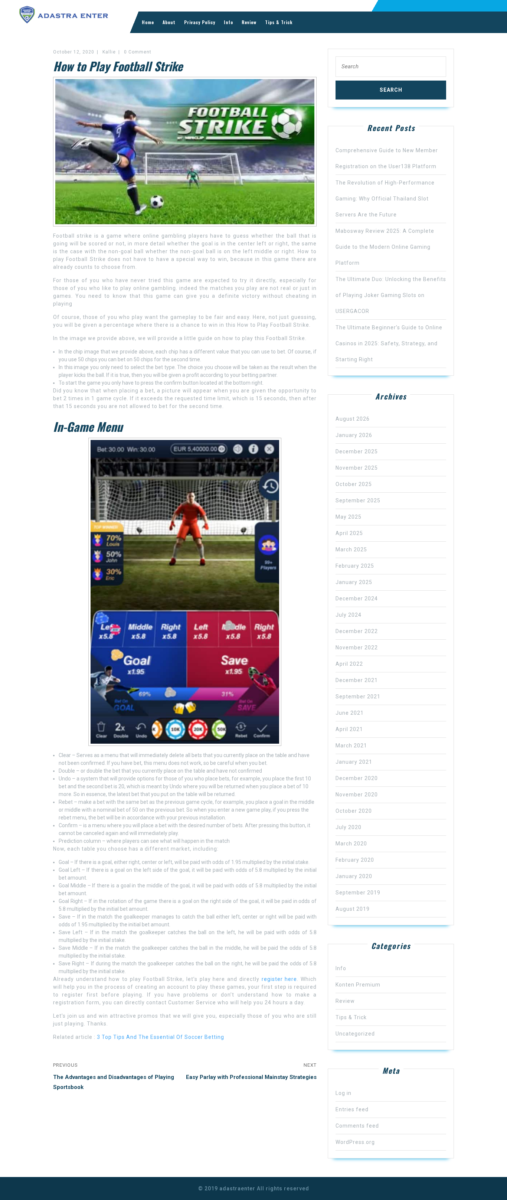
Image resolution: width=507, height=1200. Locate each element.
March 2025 (351, 549)
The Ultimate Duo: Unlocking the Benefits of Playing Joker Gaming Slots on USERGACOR (391, 295)
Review (249, 22)
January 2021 (354, 762)
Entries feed (352, 1109)
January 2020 (354, 876)
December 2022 (357, 631)
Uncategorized (355, 1034)
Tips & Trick (278, 22)
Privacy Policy (199, 22)
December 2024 (357, 598)
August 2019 (353, 909)
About (169, 22)
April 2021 (349, 729)
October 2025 (354, 484)
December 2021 (357, 680)
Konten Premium (358, 985)
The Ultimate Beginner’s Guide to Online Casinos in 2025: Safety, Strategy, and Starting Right (389, 343)
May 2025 (349, 517)
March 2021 (351, 746)
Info (228, 22)
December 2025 (357, 451)
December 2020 (357, 778)
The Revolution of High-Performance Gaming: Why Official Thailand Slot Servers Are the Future (385, 199)
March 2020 (351, 844)
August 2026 (353, 419)
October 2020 (354, 811)
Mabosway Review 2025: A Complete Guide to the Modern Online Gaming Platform (385, 247)
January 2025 (354, 582)
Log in (343, 1093)
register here (279, 979)
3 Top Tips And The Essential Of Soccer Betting (160, 1037)
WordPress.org (355, 1142)
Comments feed (357, 1126)
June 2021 (350, 713)
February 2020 (355, 860)
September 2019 (358, 893)
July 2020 (349, 827)
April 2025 (349, 533)
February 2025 (355, 566)
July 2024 (349, 615)
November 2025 (357, 468)
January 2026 (354, 435)
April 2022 (349, 664)
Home (148, 22)
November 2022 (357, 647)
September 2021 (358, 697)
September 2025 (358, 500)
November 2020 (357, 795)
